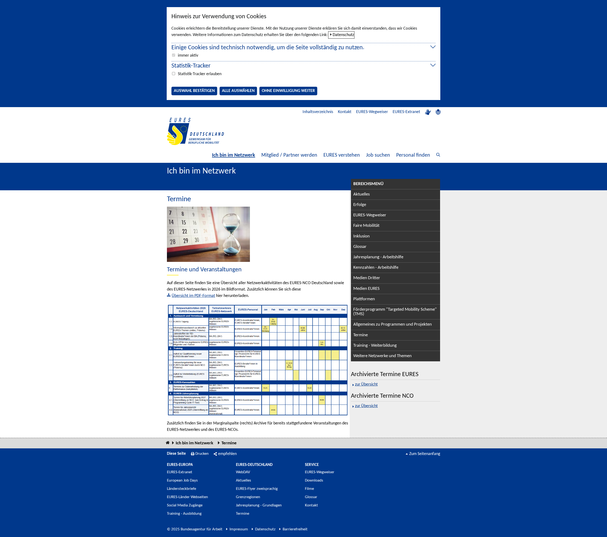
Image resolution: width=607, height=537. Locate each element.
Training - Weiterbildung (375, 345)
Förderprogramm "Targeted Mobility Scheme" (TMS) (395, 311)
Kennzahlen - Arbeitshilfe (375, 267)
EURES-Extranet (406, 112)
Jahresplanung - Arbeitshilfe (378, 257)
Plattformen (364, 299)
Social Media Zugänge (184, 505)
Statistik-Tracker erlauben (199, 74)
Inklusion (361, 236)
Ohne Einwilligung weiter (288, 91)
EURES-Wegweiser (372, 112)
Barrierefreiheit (295, 529)
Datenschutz (343, 35)
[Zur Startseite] (195, 131)
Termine (360, 335)
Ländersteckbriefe (181, 489)
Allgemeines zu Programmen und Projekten (392, 324)
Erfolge (359, 205)
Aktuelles (361, 194)
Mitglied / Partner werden (289, 155)
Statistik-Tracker (191, 66)
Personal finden (413, 155)
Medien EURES (366, 289)
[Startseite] (168, 443)
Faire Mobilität (366, 225)
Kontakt (344, 112)
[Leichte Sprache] (438, 112)
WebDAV (243, 472)
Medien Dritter (366, 278)
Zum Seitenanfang (424, 454)
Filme (309, 489)
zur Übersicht (366, 384)
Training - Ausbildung (184, 514)
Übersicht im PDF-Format (193, 296)
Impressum (239, 529)
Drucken (202, 454)
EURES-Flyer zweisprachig (257, 489)
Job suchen (378, 155)
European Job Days (182, 480)
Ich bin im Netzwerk (233, 155)
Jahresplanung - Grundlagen (259, 505)
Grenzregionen (248, 497)
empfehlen (227, 454)
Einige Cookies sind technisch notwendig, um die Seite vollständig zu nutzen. (267, 48)
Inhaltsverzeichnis (318, 112)
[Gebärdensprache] (428, 112)
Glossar (360, 247)
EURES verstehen (341, 155)
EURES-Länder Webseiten (187, 497)
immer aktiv (188, 55)
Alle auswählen (238, 91)
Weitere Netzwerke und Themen (382, 356)
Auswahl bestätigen (194, 91)
